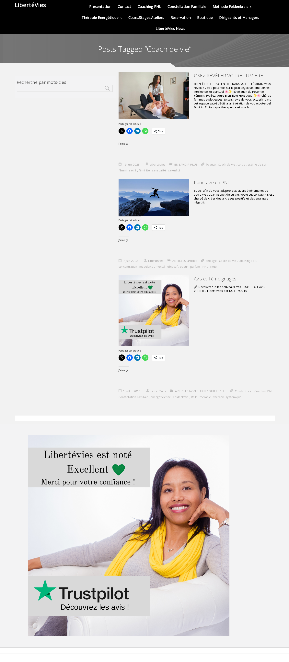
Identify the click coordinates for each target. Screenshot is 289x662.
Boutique (205, 17)
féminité (144, 170)
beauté (211, 164)
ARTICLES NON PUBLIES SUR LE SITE (200, 391)
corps (241, 164)
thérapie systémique (227, 397)
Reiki (194, 397)
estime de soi (257, 164)
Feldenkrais (181, 397)
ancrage (211, 261)
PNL (205, 266)
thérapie (205, 397)
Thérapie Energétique (100, 17)
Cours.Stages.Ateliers (146, 17)
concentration (128, 266)
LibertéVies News (170, 28)
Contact (124, 6)
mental (160, 266)
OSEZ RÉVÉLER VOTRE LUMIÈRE (228, 75)
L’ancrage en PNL (212, 182)
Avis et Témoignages (215, 278)
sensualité (159, 170)
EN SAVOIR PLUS (185, 164)
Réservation (181, 17)
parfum (195, 266)
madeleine (146, 266)
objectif (172, 266)
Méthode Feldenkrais (230, 6)
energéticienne (161, 397)
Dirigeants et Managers (239, 17)
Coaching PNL (149, 6)
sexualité (174, 170)
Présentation (100, 6)
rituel (213, 266)
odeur (184, 266)
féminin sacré (127, 170)
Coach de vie (226, 164)
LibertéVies (157, 164)
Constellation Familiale (187, 6)
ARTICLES (179, 261)
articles (192, 261)
